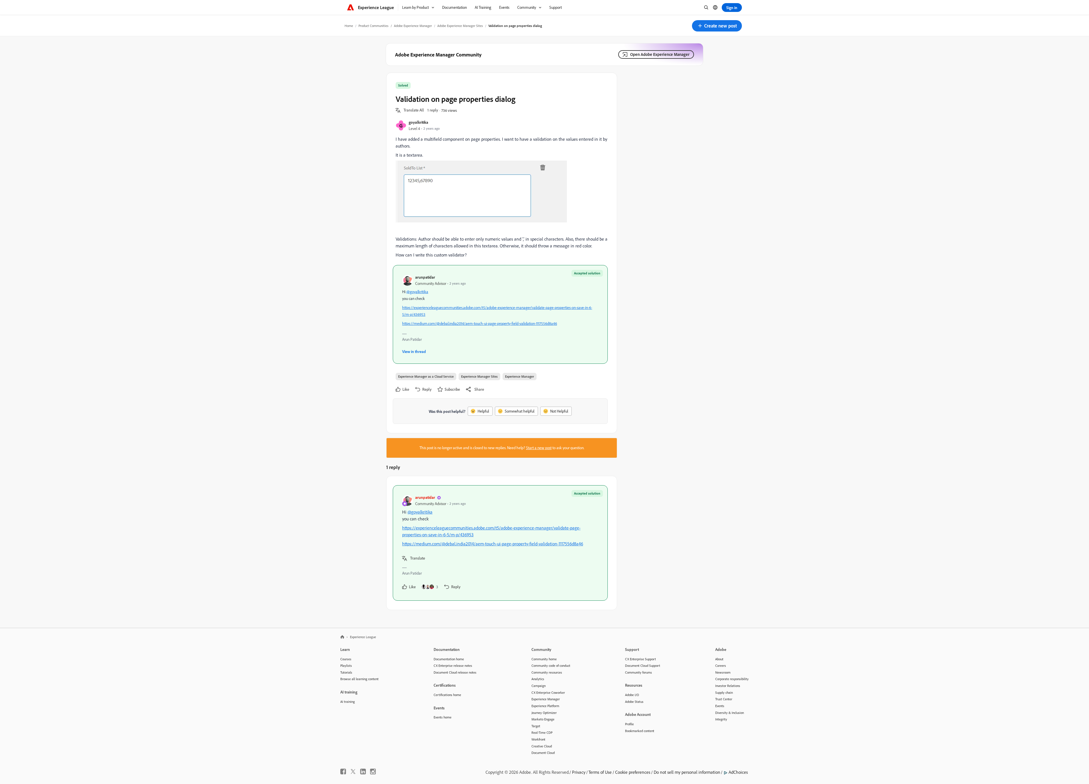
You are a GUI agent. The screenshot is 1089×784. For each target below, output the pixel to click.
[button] (717, 25)
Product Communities (373, 26)
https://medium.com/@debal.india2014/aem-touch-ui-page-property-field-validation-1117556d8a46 (479, 323)
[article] (500, 543)
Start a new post (539, 447)
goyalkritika (418, 122)
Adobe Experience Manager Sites (460, 26)
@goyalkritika (417, 291)
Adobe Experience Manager (413, 26)
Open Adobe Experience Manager (659, 54)
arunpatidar (425, 277)
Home (349, 26)
